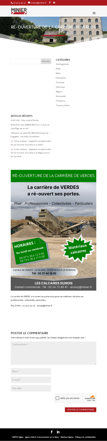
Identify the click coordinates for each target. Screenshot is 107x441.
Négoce (59, 91)
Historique (60, 87)
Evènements (61, 78)
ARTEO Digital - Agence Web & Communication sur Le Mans (36, 437)
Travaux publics (63, 105)
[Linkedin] (54, 3)
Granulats (60, 82)
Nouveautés (61, 96)
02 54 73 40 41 (19, 3)
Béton (58, 68)
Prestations (60, 101)
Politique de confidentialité (85, 437)
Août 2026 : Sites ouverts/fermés (25, 120)
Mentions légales (67, 437)
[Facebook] (50, 3)
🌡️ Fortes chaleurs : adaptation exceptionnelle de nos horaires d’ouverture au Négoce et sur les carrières (31, 153)
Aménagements (62, 64)
